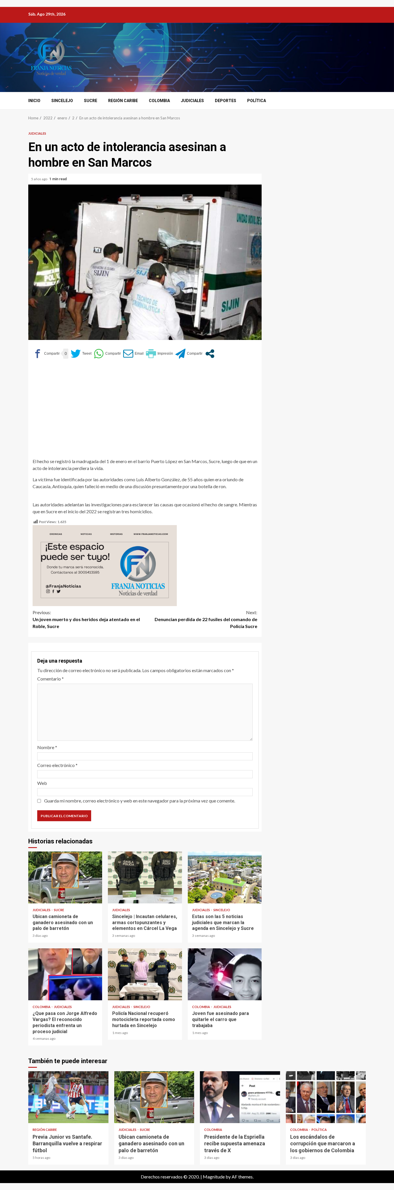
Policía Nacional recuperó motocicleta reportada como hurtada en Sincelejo (145, 974)
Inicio (34, 100)
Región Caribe (123, 100)
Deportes (225, 100)
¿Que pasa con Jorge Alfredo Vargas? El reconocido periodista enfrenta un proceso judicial (65, 974)
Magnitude (214, 1176)
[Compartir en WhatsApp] (107, 354)
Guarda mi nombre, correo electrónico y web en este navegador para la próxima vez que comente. (139, 800)
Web (42, 783)
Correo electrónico (57, 765)
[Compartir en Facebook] (46, 354)
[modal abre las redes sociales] (210, 354)
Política (256, 100)
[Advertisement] (145, 407)
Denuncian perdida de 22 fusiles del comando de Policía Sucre (206, 619)
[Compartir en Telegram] (188, 354)
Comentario (50, 678)
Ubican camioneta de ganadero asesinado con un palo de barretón (65, 877)
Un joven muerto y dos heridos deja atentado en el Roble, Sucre (86, 619)
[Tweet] (81, 354)
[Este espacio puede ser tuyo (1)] (105, 564)
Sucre (90, 100)
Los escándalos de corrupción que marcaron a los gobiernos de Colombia (326, 1097)
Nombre (47, 747)
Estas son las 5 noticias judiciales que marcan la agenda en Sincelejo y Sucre (225, 877)
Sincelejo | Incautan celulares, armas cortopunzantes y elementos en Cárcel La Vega (145, 877)
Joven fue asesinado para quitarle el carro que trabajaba (225, 974)
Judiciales (192, 100)
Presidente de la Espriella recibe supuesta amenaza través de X (240, 1097)
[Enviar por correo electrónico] (133, 354)
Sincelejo (62, 100)
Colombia (159, 100)
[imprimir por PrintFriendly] (159, 354)
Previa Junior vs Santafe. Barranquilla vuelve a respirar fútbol (68, 1097)
